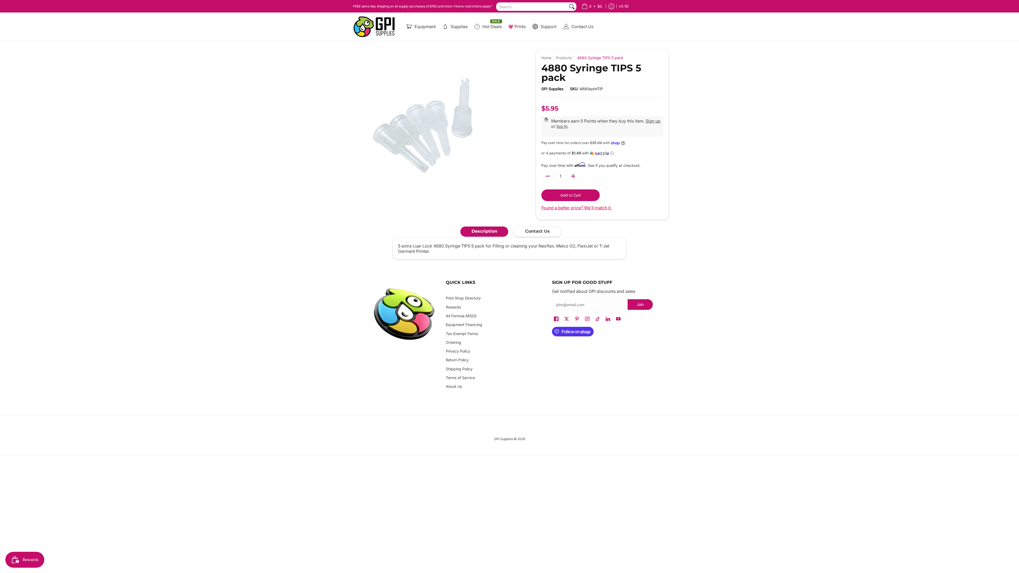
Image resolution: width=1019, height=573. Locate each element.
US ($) (624, 6)
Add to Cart (570, 195)
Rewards (453, 307)
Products (564, 57)
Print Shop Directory (463, 298)
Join (640, 304)
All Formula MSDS (461, 316)
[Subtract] (547, 176)
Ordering (453, 342)
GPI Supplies (552, 88)
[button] (602, 153)
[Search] (572, 7)
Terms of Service (460, 377)
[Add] (573, 176)
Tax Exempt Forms (462, 333)
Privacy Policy (458, 351)
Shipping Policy (459, 369)
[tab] (484, 232)
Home (546, 57)
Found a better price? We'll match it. (576, 207)
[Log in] (611, 6)
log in (561, 126)
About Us (454, 386)
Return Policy (457, 360)
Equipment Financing (464, 324)
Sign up (653, 121)
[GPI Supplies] (375, 26)
